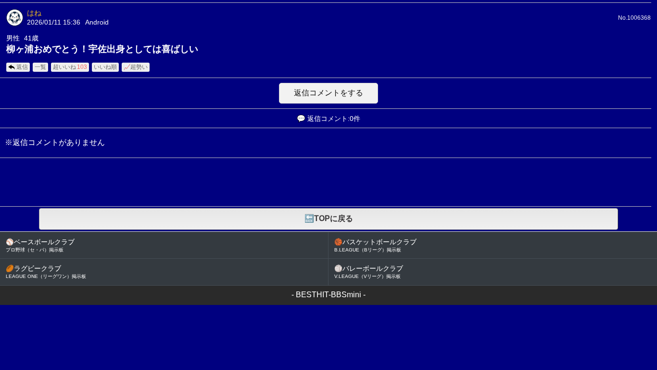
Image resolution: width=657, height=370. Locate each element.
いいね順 (105, 67)
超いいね (70, 67)
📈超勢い (136, 67)
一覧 (40, 67)
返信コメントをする (328, 93)
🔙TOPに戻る (328, 218)
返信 (22, 67)
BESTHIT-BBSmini (328, 295)
